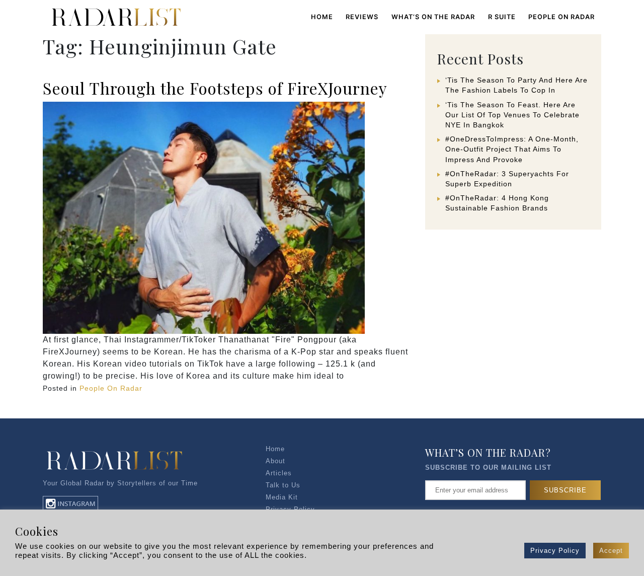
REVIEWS (362, 17)
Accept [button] (611, 550)
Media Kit (282, 497)
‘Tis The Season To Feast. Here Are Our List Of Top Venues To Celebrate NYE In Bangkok (512, 115)
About (275, 461)
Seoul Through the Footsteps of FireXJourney (215, 88)
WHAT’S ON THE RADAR (433, 17)
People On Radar (110, 388)
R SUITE (502, 17)
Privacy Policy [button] (555, 550)
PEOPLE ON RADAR (561, 17)
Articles (279, 473)
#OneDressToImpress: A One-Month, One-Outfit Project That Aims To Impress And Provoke (512, 149)
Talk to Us (283, 485)
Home (322, 17)
